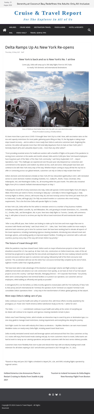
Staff (22, 52)
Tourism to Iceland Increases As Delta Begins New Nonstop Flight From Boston (70, 375)
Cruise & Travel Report (48, 13)
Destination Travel (42, 27)
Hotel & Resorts (76, 27)
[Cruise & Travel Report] (4, 30)
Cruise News (25, 27)
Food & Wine (60, 27)
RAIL (11, 33)
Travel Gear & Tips (38, 33)
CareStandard (18, 309)
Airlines (12, 27)
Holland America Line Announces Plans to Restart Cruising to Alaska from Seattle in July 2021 (23, 376)
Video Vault (21, 33)
